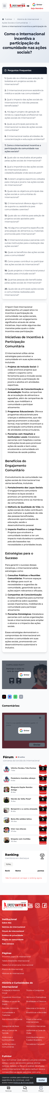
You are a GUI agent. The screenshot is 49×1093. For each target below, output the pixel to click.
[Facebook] (44, 905)
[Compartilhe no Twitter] (4, 697)
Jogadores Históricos (11, 997)
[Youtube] (30, 905)
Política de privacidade (12, 935)
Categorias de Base (10, 1026)
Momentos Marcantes (35, 1026)
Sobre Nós (6, 923)
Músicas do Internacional (13, 973)
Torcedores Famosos (35, 1044)
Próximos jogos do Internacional (16, 956)
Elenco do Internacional (12, 969)
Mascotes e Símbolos (35, 1008)
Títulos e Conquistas (35, 990)
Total (8, 864)
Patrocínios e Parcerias (12, 1019)
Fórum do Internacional (13, 931)
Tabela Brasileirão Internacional (15, 961)
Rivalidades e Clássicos (36, 1001)
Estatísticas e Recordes (36, 1012)
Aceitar (41, 1080)
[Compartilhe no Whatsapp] (15, 697)
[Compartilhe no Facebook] (10, 697)
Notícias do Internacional (13, 927)
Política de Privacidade (23, 1082)
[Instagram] (37, 905)
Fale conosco (8, 944)
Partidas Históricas (10, 1008)
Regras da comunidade (12, 939)
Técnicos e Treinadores (36, 997)
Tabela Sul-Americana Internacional (17, 965)
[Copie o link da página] (21, 697)
